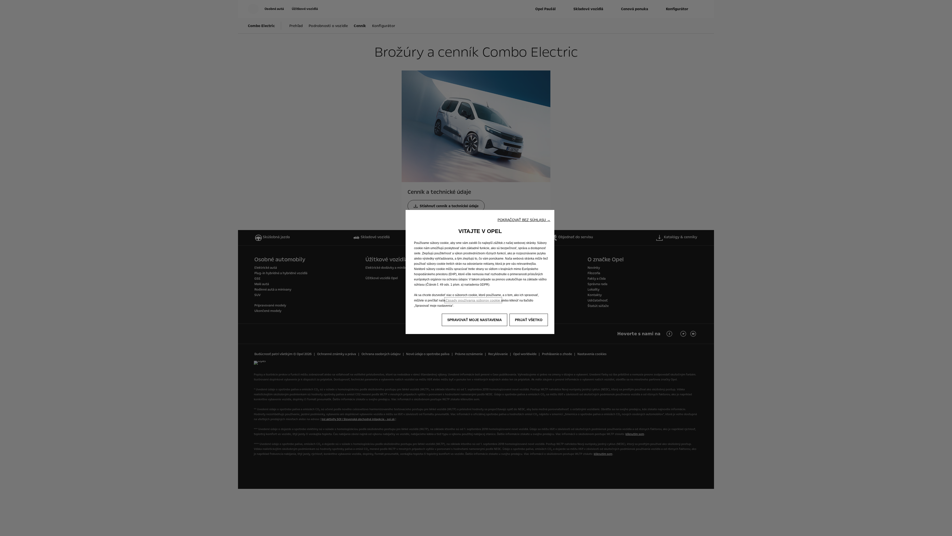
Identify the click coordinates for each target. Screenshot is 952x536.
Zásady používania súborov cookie (473, 300)
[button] (524, 220)
